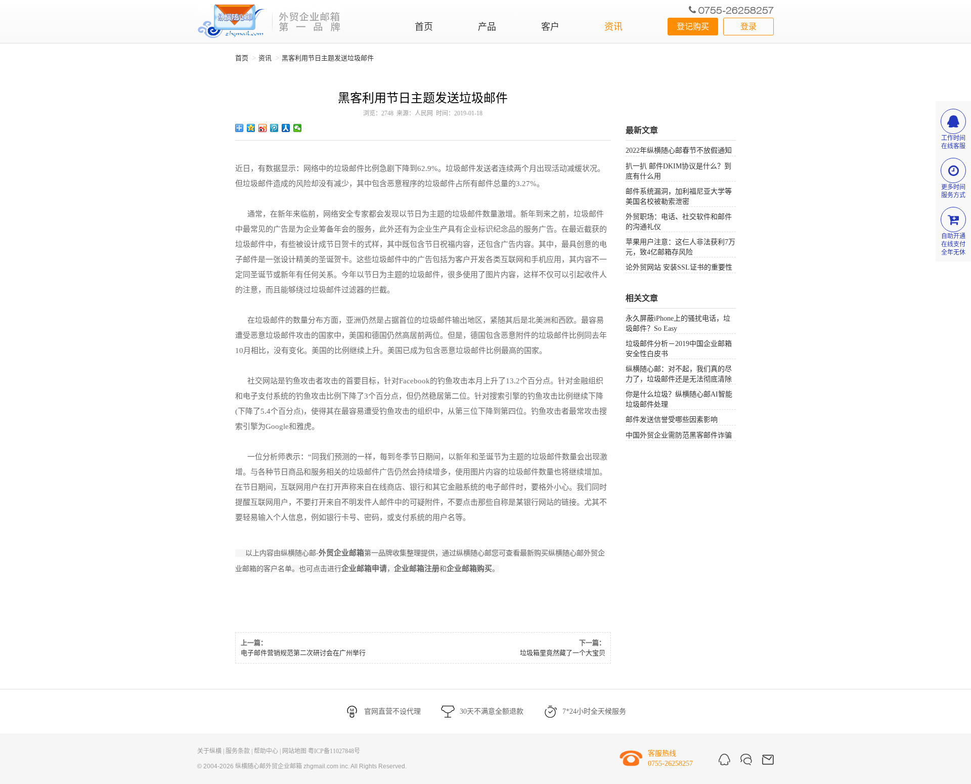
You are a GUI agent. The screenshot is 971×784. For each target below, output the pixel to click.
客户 (550, 27)
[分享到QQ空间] (251, 128)
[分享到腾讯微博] (274, 128)
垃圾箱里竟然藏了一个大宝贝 (562, 653)
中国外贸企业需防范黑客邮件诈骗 (679, 435)
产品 (487, 27)
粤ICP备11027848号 (334, 751)
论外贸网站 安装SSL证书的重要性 (679, 267)
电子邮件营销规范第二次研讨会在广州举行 (303, 653)
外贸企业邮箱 (341, 553)
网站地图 (294, 751)
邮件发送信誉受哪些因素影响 (672, 419)
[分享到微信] (297, 128)
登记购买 (693, 26)
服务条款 (238, 751)
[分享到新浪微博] (262, 128)
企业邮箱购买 (469, 568)
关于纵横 (209, 751)
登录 (748, 26)
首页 (424, 27)
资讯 (613, 27)
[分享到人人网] (286, 128)
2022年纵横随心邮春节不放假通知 (679, 150)
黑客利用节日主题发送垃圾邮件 (328, 58)
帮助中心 (266, 751)
